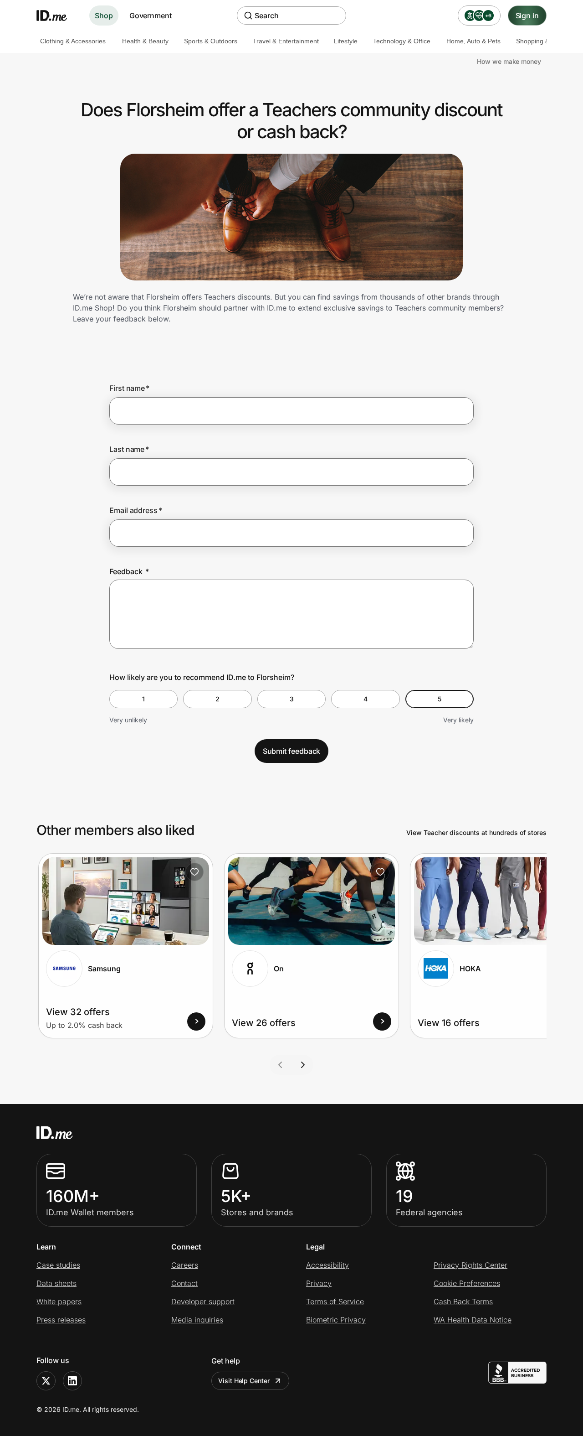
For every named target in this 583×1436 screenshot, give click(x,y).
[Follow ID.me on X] (46, 1380)
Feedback (129, 571)
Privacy (319, 1283)
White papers (59, 1301)
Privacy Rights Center (470, 1265)
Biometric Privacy (336, 1319)
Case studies (58, 1265)
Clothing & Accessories (73, 41)
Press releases (61, 1319)
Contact (184, 1283)
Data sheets (56, 1283)
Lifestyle (346, 41)
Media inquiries (197, 1319)
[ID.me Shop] (57, 15)
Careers (184, 1265)
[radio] (143, 699)
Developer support (203, 1301)
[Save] (194, 872)
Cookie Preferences (467, 1283)
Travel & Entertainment (286, 41)
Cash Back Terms (463, 1301)
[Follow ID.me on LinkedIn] (72, 1380)
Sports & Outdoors (210, 41)
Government (150, 15)
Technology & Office (401, 41)
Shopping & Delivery (545, 41)
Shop (104, 15)
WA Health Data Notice (472, 1319)
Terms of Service (335, 1301)
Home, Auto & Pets (473, 41)
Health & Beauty (145, 41)
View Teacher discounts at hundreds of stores (476, 832)
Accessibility (327, 1265)
